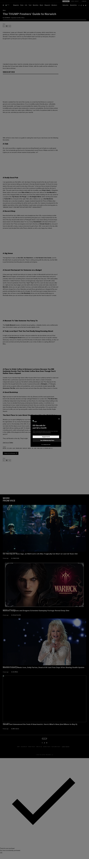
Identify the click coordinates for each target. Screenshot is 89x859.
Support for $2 (46, 436)
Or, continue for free (46, 444)
